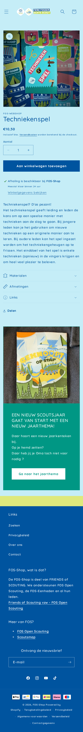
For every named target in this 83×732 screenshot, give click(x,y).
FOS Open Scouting (33, 631)
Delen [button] (11, 311)
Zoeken (14, 525)
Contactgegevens (43, 723)
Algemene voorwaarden (32, 716)
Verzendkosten (28, 134)
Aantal (7, 141)
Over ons (16, 545)
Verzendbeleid (61, 716)
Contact (15, 554)
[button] (6, 11)
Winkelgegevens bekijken (27, 192)
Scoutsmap (26, 637)
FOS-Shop (39, 704)
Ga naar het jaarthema (38, 474)
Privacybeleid (19, 535)
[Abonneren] (69, 662)
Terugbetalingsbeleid (37, 709)
